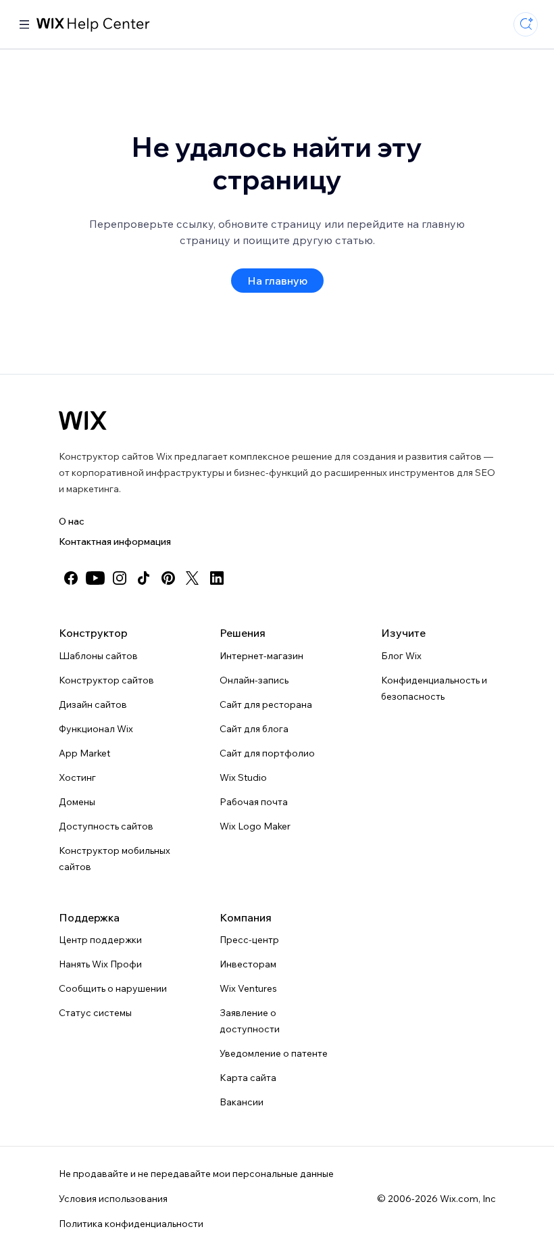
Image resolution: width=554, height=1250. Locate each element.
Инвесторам (248, 964)
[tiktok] (144, 578)
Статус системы (95, 1013)
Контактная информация (115, 541)
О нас (71, 521)
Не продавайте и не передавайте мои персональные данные (196, 1174)
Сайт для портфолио (267, 753)
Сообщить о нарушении (113, 988)
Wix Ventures (248, 988)
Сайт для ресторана (266, 704)
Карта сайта (248, 1078)
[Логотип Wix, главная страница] (83, 420)
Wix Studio (243, 777)
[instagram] (119, 578)
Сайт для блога (254, 729)
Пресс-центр (249, 940)
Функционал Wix (96, 729)
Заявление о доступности (250, 1021)
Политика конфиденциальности (131, 1224)
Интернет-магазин (261, 656)
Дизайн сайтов (93, 704)
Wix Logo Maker (255, 826)
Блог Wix (401, 656)
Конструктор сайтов (106, 680)
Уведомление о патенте (274, 1053)
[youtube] (95, 578)
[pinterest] (168, 578)
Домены (77, 802)
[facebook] (71, 578)
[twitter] (192, 578)
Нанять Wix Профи (100, 964)
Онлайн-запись (254, 680)
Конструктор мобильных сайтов (114, 858)
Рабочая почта (254, 802)
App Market (84, 753)
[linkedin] (217, 578)
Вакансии (241, 1102)
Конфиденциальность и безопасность (434, 688)
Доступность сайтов (106, 826)
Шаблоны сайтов (98, 656)
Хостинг (77, 777)
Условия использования (113, 1199)
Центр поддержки (100, 940)
